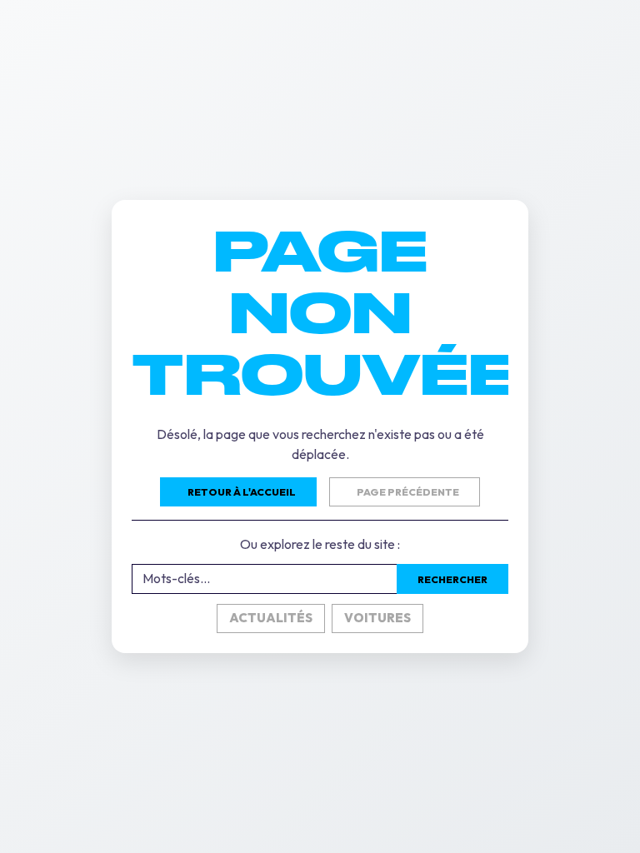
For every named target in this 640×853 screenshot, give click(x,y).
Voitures (377, 618)
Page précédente (408, 492)
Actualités (270, 618)
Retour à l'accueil (242, 492)
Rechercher (453, 579)
